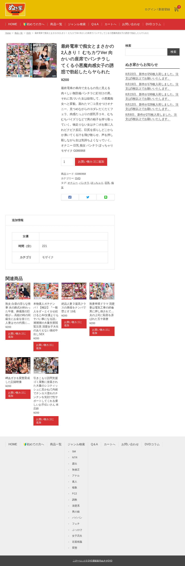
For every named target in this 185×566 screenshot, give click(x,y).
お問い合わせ (131, 24)
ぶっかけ (77, 529)
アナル (76, 475)
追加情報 (17, 220)
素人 (74, 481)
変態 (74, 547)
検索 (128, 45)
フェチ (76, 523)
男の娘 (76, 511)
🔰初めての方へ (34, 24)
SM (74, 451)
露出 (74, 463)
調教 (74, 499)
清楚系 (76, 505)
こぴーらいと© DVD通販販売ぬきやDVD (92, 560)
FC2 (74, 493)
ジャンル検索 (77, 24)
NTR (74, 457)
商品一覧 (56, 24)
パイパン (77, 517)
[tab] (60, 220)
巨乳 (107, 182)
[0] (176, 9)
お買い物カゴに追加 (91, 161)
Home (8, 33)
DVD (29, 33)
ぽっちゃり (97, 182)
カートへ (111, 24)
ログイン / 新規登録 (157, 9)
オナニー (73, 182)
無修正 (76, 469)
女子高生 (77, 535)
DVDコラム (153, 24)
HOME (12, 24)
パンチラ (84, 182)
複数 (74, 487)
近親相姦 (77, 541)
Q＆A (95, 24)
